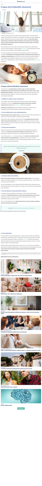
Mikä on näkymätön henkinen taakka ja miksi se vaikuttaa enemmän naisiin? (21, 350)
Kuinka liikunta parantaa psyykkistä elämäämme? (24, 208)
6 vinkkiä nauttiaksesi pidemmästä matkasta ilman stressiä (16, 368)
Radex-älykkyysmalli (6, 405)
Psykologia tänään (5, 274)
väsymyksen (37, 59)
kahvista (12, 136)
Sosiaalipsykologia (5, 385)
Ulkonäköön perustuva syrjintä (9, 387)
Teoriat (2, 404)
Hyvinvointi (3, 292)
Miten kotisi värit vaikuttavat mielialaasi (11, 294)
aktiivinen (25, 239)
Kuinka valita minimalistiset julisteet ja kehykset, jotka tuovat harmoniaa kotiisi (20, 313)
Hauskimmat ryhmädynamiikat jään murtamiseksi (14, 332)
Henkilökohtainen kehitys (6, 330)
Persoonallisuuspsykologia (6, 349)
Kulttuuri (2, 4)
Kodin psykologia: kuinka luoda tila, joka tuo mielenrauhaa (16, 275)
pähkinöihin (17, 105)
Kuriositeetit (3, 367)
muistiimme (24, 48)
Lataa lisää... (21, 408)
